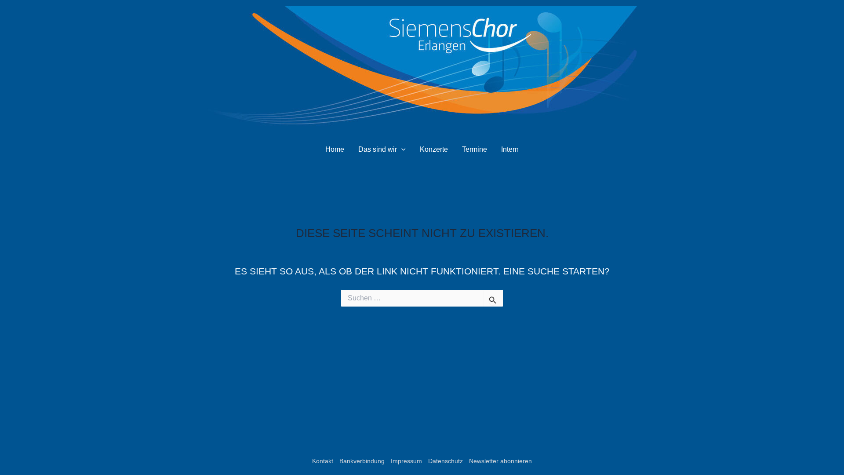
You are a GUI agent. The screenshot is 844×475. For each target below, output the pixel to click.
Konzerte (434, 149)
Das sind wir (377, 149)
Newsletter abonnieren (500, 460)
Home (334, 149)
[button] (401, 149)
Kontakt (322, 460)
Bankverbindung (362, 460)
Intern (510, 149)
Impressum (406, 460)
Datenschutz (445, 460)
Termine (474, 149)
